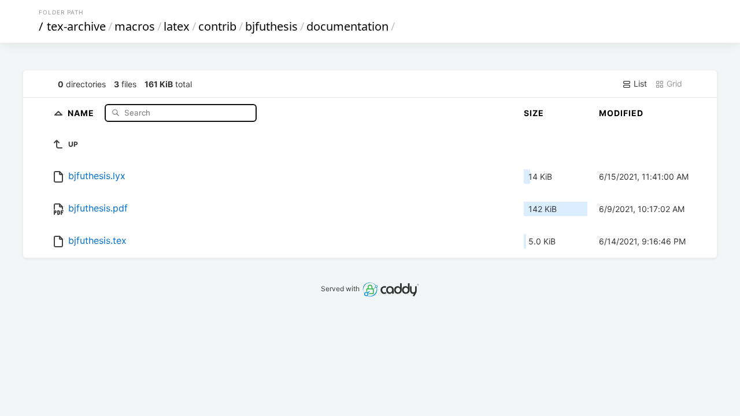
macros (134, 26)
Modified (621, 113)
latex (177, 26)
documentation (347, 26)
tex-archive (76, 26)
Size (534, 113)
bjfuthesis (271, 26)
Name (82, 112)
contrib (217, 26)
